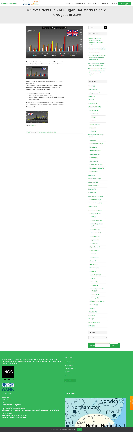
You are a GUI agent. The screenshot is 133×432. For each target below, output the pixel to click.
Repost (28, 132)
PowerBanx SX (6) (96, 233)
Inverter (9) (93, 261)
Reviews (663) (93, 206)
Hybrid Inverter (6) (95, 247)
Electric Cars (41, 132)
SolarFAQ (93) (93, 312)
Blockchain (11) (93, 89)
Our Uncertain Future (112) (96, 196)
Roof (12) (94, 254)
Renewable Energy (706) (95, 203)
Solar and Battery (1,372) (95, 210)
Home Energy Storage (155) (97, 225)
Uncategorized (53, 132)
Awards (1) (92, 86)
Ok (79, 429)
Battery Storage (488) (95, 213)
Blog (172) (92, 96)
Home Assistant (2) (94, 185)
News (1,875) (92, 189)
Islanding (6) (95, 285)
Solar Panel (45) (96, 294)
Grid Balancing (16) (95, 150)
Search (92, 345)
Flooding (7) (93, 147)
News (45, 132)
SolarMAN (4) (94, 305)
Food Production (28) (95, 199)
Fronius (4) (94, 281)
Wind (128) (92, 326)
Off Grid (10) (93, 264)
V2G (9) (94, 117)
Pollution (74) (93, 157)
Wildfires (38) (93, 171)
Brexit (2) (91, 100)
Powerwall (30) (95, 236)
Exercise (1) (92, 175)
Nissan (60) (93, 127)
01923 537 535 (7, 399)
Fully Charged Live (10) (95, 178)
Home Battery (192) (97, 220)
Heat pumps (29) (93, 182)
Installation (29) (94, 250)
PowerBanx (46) (96, 229)
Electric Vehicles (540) (95, 107)
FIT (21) (94, 278)
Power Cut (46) (94, 161)
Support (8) (92, 315)
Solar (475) (93, 271)
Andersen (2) (95, 113)
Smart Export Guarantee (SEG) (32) (98, 290)
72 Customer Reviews (35, 4)
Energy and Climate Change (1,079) (96, 135)
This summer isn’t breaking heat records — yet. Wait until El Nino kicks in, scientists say (97, 50)
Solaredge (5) (95, 298)
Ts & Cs (73, 429)
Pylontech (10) (95, 240)
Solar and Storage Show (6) (97, 301)
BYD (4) (94, 217)
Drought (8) (93, 140)
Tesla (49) (91, 319)
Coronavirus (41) (93, 103)
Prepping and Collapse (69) (97, 168)
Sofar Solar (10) (94, 268)
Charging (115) (94, 110)
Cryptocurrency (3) (95, 93)
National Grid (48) (95, 154)
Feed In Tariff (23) (96, 274)
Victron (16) (95, 243)
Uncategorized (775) (94, 322)
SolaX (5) (92, 308)
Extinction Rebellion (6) (96, 143)
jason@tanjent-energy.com (11, 405)
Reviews (48, 132)
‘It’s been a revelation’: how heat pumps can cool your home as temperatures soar (97, 57)
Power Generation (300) (96, 164)
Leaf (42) (94, 131)
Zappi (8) (94, 120)
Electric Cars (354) (95, 124)
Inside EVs (33, 125)
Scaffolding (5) (95, 257)
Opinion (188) (92, 192)
